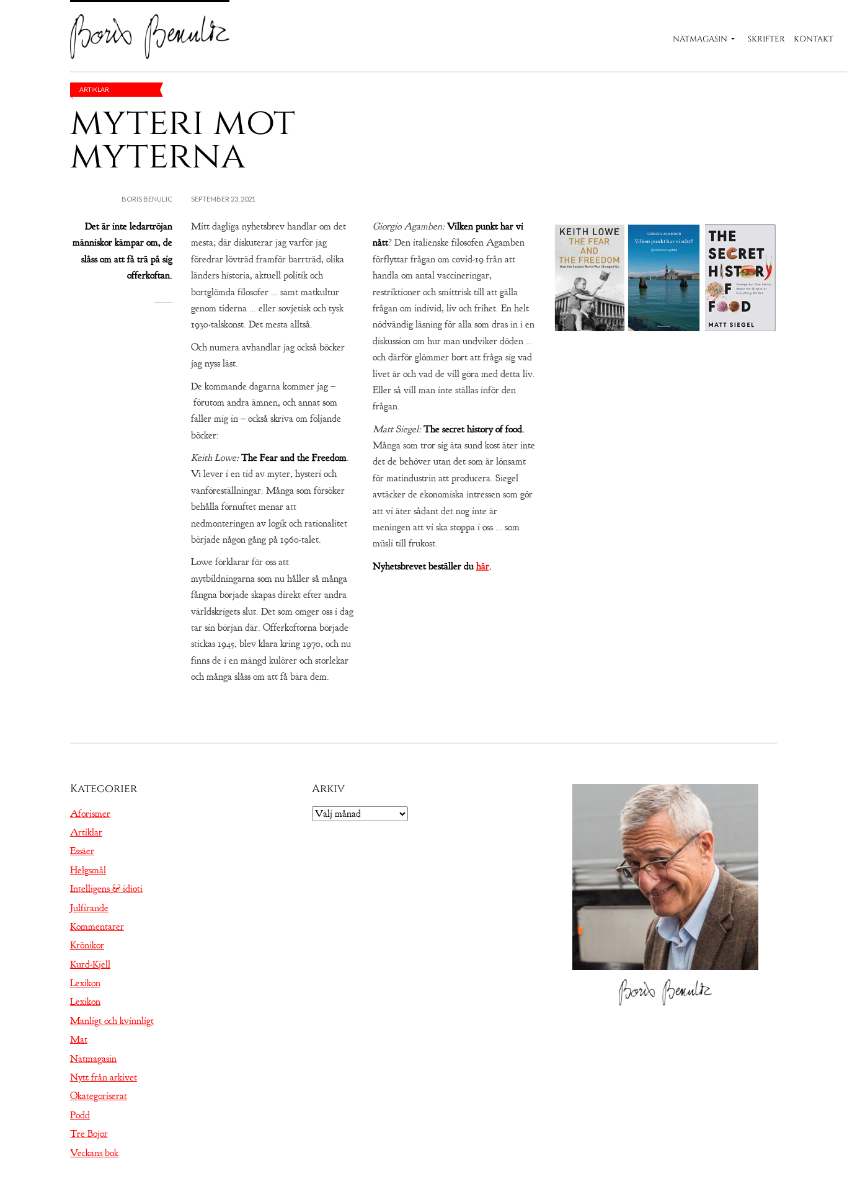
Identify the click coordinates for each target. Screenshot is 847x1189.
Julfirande (89, 908)
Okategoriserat (98, 1096)
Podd (80, 1115)
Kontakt (813, 39)
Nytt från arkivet (103, 1077)
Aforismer (90, 814)
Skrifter (766, 39)
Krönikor (87, 945)
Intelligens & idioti (106, 889)
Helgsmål (88, 870)
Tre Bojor (89, 1134)
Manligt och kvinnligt (112, 1021)
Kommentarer (97, 926)
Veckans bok (94, 1153)
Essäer (82, 851)
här (482, 566)
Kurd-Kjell (90, 964)
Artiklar (94, 89)
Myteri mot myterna (182, 139)
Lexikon (85, 983)
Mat (78, 1039)
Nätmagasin (700, 39)
